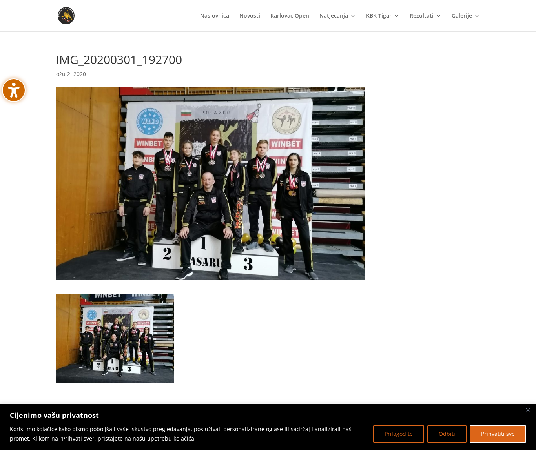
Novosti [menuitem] (249, 16)
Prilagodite (399, 433)
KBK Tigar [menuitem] (379, 16)
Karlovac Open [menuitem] (289, 16)
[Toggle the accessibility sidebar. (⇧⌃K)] (14, 90)
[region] (268, 426)
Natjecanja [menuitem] (333, 16)
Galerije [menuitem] (462, 16)
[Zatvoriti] (527, 410)
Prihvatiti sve (498, 433)
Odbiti (447, 433)
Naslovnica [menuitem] (214, 16)
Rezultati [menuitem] (422, 16)
